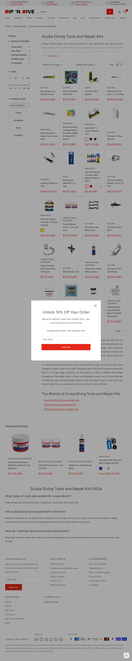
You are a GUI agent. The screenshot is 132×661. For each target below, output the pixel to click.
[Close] (95, 305)
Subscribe (66, 347)
